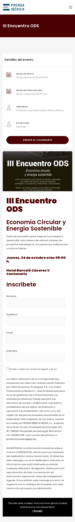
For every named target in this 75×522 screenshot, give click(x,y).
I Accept (38, 510)
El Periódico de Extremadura (31, 110)
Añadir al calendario (37, 139)
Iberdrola (21, 126)
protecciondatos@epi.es (21, 439)
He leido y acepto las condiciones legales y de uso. (33, 369)
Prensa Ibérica (56, 110)
